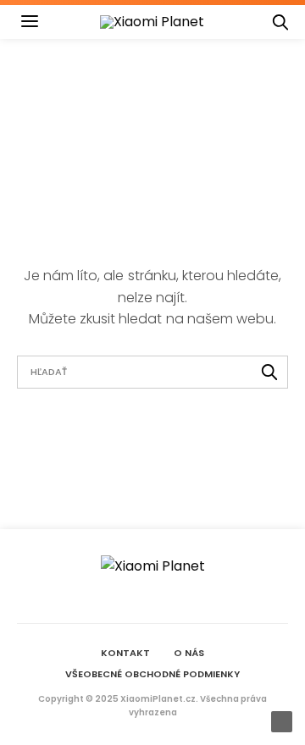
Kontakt (125, 652)
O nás (189, 652)
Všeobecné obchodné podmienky (152, 674)
